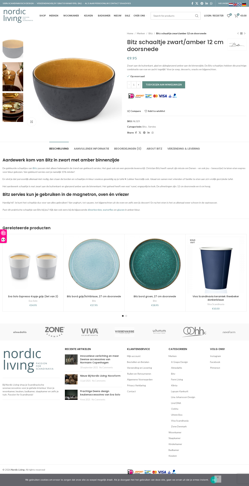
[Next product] (244, 33)
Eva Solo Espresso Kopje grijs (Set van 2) (33, 296)
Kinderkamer (175, 444)
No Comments (106, 367)
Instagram (215, 356)
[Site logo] (19, 15)
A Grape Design (179, 362)
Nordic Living (18, 469)
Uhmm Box (176, 414)
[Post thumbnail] (71, 361)
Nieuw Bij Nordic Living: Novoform (100, 375)
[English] (235, 4)
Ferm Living (177, 379)
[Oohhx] (194, 332)
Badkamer (174, 450)
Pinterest (215, 367)
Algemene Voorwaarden (140, 379)
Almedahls (176, 367)
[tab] (59, 147)
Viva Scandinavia (215, 304)
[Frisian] (240, 4)
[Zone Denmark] (54, 332)
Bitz (151, 33)
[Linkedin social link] (206, 3)
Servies (152, 126)
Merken (141, 33)
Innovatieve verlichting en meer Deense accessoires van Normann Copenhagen (99, 359)
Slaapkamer (175, 438)
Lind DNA (176, 403)
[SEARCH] (197, 16)
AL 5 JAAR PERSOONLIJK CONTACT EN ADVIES (108, 3)
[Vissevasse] (124, 332)
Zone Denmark (179, 426)
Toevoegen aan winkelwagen (164, 84)
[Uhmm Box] (159, 332)
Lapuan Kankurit (179, 391)
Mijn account (134, 356)
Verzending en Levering (139, 367)
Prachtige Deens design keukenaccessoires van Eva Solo (100, 393)
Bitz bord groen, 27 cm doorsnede (155, 296)
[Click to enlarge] (31, 122)
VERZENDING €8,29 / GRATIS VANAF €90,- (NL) (59, 3)
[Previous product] (238, 33)
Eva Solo (33, 300)
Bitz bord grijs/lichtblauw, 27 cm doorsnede (94, 296)
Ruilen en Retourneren (139, 373)
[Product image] (94, 264)
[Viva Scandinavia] (89, 332)
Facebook (215, 362)
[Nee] (217, 479)
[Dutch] (231, 4)
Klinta (174, 385)
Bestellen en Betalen (138, 362)
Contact (131, 391)
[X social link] (196, 3)
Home (130, 33)
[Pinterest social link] (201, 3)
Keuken (173, 455)
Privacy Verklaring (136, 385)
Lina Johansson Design (183, 397)
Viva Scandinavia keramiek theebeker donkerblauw (216, 298)
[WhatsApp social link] (211, 3)
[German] (244, 4)
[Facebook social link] (192, 3)
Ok (213, 480)
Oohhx (174, 408)
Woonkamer (175, 432)
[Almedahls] (20, 332)
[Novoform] (229, 332)
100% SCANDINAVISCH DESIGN (18, 3)
